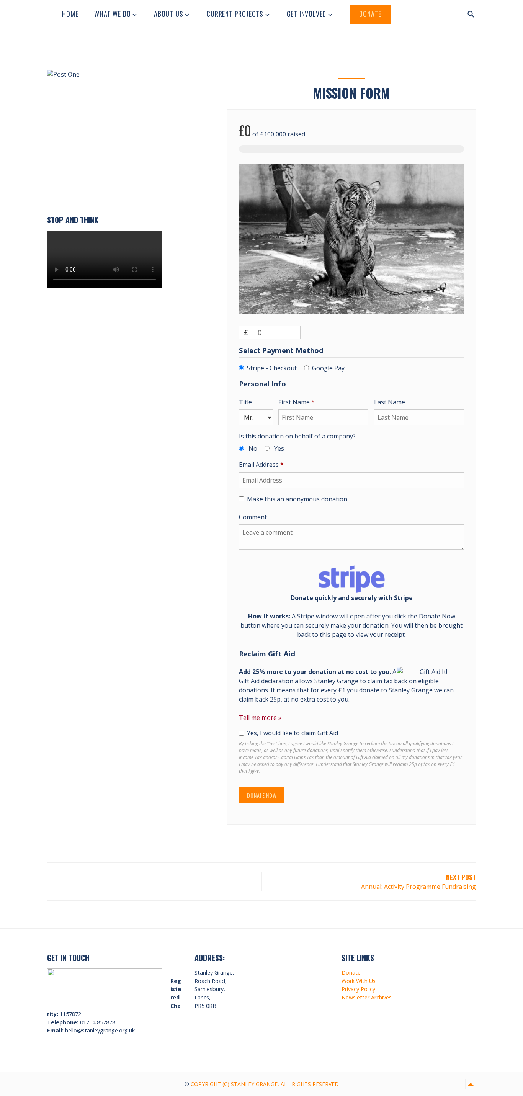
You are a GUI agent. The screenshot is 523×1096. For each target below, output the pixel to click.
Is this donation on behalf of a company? (297, 436)
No (252, 448)
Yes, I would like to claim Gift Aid (292, 733)
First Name (296, 402)
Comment (253, 517)
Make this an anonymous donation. (297, 499)
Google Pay (328, 368)
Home (70, 14)
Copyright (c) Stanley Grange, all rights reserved (265, 1084)
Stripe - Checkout (272, 368)
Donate (370, 14)
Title (246, 402)
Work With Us (359, 981)
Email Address (261, 464)
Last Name (390, 402)
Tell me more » (260, 717)
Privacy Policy (358, 989)
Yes (279, 448)
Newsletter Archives (367, 997)
